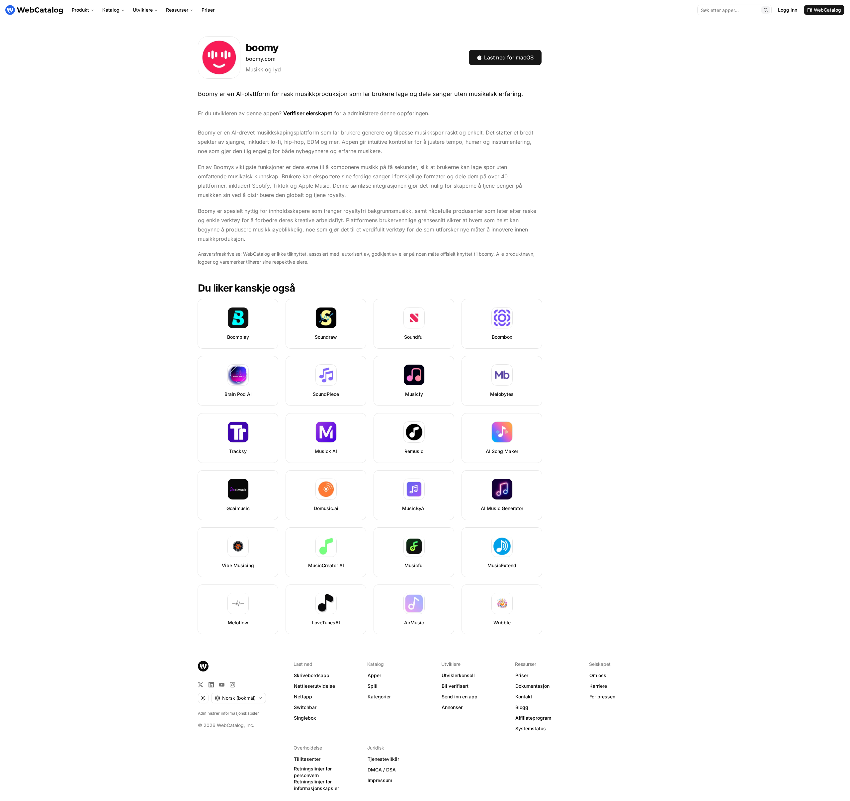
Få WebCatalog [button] (824, 10)
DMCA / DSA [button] (382, 769)
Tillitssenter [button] (307, 759)
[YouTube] (221, 684)
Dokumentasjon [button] (532, 686)
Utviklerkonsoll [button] (458, 675)
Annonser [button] (452, 707)
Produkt (80, 10)
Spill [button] (373, 686)
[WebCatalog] (203, 666)
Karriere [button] (598, 686)
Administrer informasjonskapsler (228, 713)
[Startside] (34, 10)
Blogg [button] (521, 707)
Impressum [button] (380, 780)
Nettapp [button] (303, 696)
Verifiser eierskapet (307, 113)
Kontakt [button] (523, 696)
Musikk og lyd (263, 69)
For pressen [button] (602, 696)
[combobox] (238, 698)
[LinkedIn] (211, 684)
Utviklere (143, 10)
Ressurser (177, 10)
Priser (208, 10)
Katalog (111, 10)
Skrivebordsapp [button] (311, 675)
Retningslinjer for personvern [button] (313, 772)
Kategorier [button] (379, 696)
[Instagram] (232, 684)
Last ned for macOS (509, 57)
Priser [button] (521, 675)
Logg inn (787, 10)
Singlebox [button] (305, 718)
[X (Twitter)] (200, 684)
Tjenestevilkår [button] (383, 759)
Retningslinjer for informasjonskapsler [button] (316, 785)
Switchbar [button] (305, 707)
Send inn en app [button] (459, 696)
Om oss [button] (597, 675)
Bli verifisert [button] (455, 686)
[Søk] (765, 10)
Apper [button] (374, 675)
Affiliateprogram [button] (533, 718)
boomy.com (261, 58)
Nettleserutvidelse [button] (314, 686)
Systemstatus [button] (530, 728)
